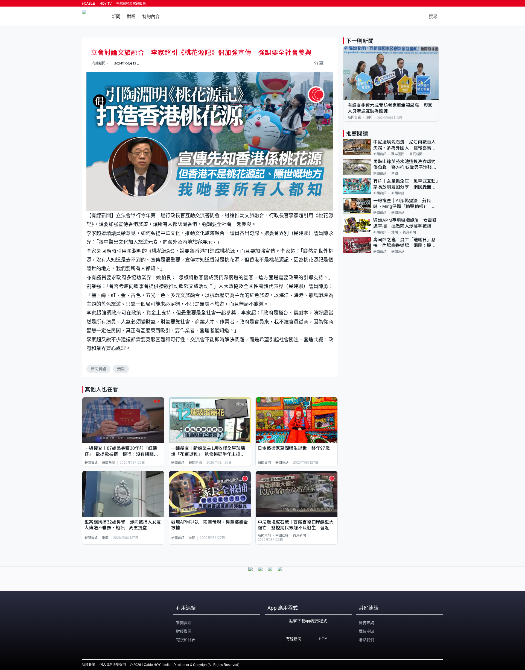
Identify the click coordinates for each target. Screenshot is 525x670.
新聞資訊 (98, 368)
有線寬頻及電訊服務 (131, 3)
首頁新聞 (299, 535)
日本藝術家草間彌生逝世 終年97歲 (294, 448)
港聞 (121, 368)
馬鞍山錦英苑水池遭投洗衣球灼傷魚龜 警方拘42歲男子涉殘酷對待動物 (404, 165)
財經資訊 (183, 631)
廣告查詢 (366, 622)
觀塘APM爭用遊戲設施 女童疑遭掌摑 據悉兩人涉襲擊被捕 (405, 223)
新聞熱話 (108, 463)
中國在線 (281, 535)
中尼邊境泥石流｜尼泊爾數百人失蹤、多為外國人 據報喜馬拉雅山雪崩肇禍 (404, 145)
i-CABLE (88, 3)
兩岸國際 (397, 154)
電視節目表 (185, 639)
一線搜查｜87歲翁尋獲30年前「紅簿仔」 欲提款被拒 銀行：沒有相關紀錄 (121, 451)
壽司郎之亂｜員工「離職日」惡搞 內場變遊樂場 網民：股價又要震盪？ (404, 243)
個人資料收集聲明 (113, 665)
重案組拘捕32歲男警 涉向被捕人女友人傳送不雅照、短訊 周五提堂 (122, 525)
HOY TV (106, 3)
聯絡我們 (366, 639)
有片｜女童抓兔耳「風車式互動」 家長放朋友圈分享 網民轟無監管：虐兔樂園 (406, 184)
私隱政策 (88, 665)
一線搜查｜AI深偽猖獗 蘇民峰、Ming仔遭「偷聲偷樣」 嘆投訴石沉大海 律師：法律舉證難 (404, 204)
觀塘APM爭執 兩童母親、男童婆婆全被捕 (209, 525)
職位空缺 (366, 631)
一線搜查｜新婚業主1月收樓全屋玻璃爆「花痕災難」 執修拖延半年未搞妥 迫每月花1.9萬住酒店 (210, 451)
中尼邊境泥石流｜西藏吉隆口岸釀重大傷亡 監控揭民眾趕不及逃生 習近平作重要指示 (296, 525)
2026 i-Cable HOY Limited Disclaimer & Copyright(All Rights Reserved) (186, 665)
